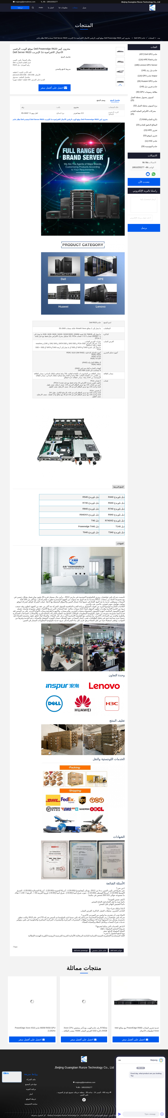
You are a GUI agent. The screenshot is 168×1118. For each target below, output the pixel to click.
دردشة (20, 8)
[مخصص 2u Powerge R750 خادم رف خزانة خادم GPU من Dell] (32, 1001)
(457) (148, 54)
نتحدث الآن (144, 182)
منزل (84, 8)
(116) (148, 60)
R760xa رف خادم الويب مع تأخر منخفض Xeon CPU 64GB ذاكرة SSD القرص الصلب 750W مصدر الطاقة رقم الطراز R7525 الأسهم (137, 1029)
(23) (146, 125)
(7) (148, 119)
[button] (120, 85)
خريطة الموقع (31, 1099)
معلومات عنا (63, 8)
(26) (147, 81)
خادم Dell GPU (139, 38)
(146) (149, 70)
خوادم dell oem (116, 950)
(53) (150, 136)
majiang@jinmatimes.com (25, 2)
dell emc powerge (81, 950)
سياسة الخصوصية (31, 1104)
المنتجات (151, 38)
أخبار (31, 1094)
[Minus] (119, 1060)
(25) (142, 98)
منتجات (75, 8)
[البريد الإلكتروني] (147, 174)
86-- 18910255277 (50, 2)
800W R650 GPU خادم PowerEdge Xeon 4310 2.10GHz (87, 1029)
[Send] (120, 1114)
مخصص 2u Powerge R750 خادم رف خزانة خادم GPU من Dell (32, 1029)
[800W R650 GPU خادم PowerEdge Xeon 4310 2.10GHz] (84, 1001)
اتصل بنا (51, 8)
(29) (149, 146)
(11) (151, 141)
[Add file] (162, 1114)
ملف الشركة (31, 1079)
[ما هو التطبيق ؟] (153, 174)
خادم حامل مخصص (99, 950)
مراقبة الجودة (31, 1089)
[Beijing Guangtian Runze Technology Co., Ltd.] (152, 8)
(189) (146, 65)
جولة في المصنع (31, 1084)
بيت (158, 38)
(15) (150, 130)
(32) (145, 106)
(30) (146, 92)
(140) (148, 87)
